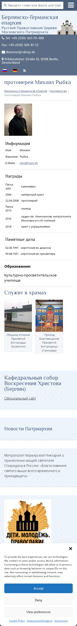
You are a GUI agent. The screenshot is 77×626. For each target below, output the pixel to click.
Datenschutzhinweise (39, 621)
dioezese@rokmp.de (20, 52)
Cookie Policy (17, 621)
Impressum (61, 621)
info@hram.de (29, 163)
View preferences (38, 612)
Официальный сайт (20, 398)
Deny (38, 600)
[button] (70, 548)
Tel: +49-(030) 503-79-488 (24, 38)
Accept (38, 588)
